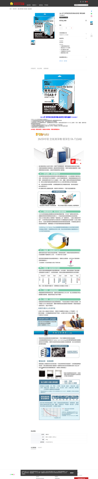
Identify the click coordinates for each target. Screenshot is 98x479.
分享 (62, 60)
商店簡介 (37, 476)
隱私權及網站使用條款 (40, 478)
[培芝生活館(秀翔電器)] (17, 3)
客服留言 (56, 476)
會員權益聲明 (57, 478)
